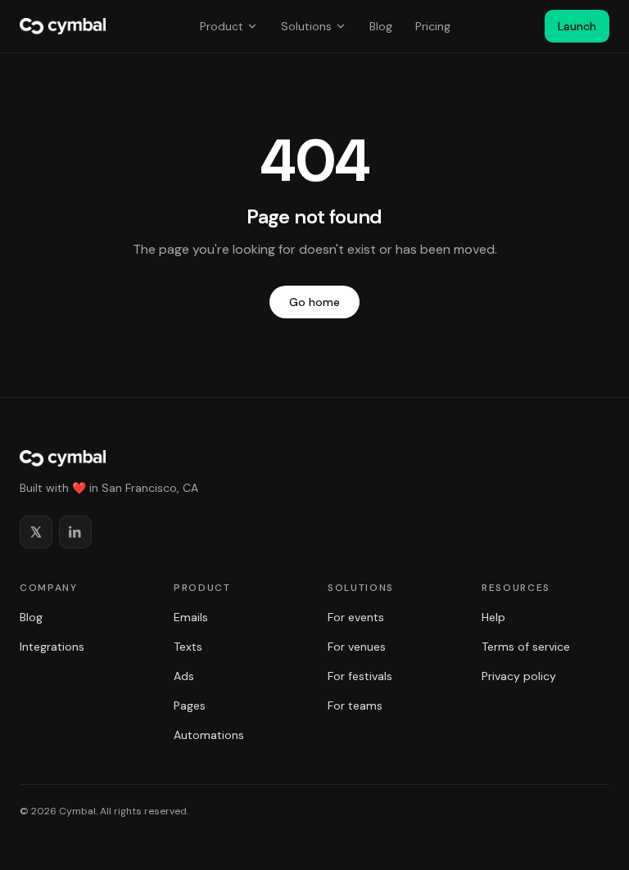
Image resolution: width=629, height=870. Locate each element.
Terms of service (526, 646)
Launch (577, 26)
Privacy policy (519, 676)
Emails (191, 617)
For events (356, 617)
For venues (357, 646)
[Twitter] (36, 532)
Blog (380, 26)
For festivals (360, 676)
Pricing (432, 26)
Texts (188, 646)
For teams (355, 705)
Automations (209, 735)
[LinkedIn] (75, 532)
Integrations (52, 646)
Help (493, 617)
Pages (190, 705)
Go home (314, 302)
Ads (184, 676)
